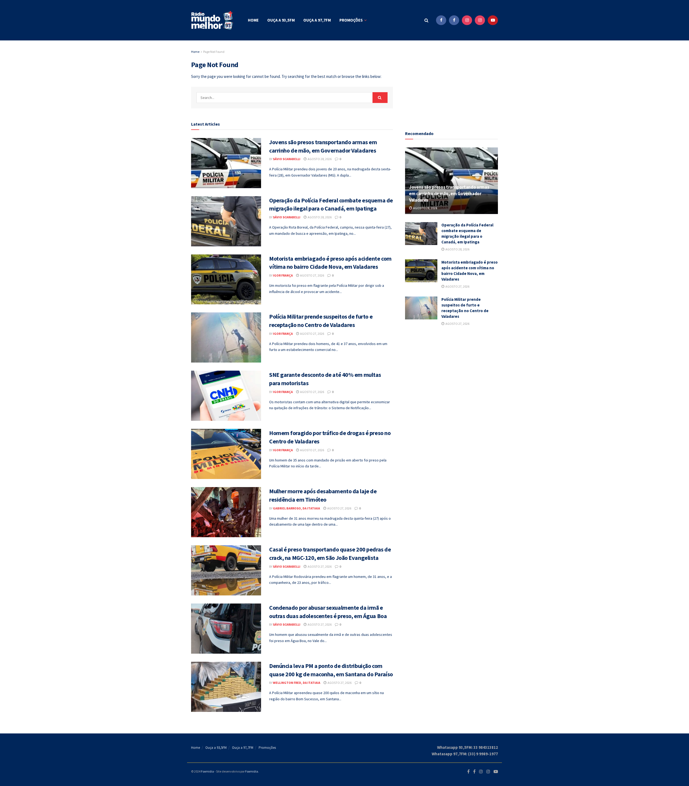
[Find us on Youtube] (493, 20)
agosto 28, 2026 (319, 159)
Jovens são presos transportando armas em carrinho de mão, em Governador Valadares (449, 193)
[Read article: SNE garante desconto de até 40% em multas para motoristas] (226, 396)
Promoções (351, 20)
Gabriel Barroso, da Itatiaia (296, 508)
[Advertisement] (451, 82)
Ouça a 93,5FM (281, 20)
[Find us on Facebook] (441, 20)
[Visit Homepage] (212, 20)
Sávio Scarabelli (286, 159)
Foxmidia (207, 771)
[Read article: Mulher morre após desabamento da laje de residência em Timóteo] (226, 512)
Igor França (283, 275)
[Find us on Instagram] (467, 20)
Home (253, 20)
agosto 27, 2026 (312, 275)
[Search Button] (426, 20)
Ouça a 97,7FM (317, 20)
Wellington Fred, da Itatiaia (296, 683)
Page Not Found (213, 52)
